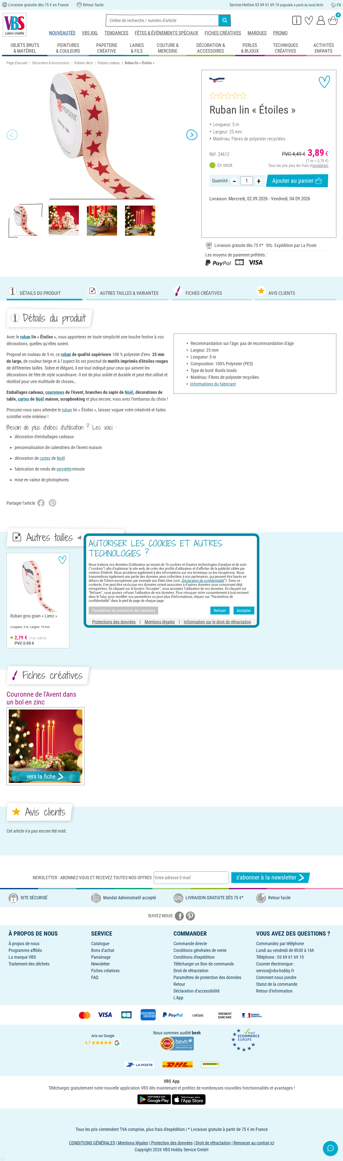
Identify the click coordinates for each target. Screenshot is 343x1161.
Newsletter (100, 963)
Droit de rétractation (191, 970)
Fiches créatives (223, 33)
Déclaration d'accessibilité (196, 991)
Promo (280, 33)
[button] (12, 134)
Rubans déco (83, 63)
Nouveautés (62, 33)
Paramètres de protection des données (207, 977)
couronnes (54, 392)
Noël (129, 392)
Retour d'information (274, 991)
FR (339, 5)
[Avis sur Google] (103, 1039)
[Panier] (333, 20)
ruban (25, 336)
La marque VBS (22, 957)
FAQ (94, 977)
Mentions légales (160, 621)
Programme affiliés (25, 950)
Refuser (220, 610)
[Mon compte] (321, 20)
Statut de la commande (276, 984)
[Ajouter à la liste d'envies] (324, 81)
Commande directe (190, 943)
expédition (320, 165)
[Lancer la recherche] (224, 20)
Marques (257, 33)
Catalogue (100, 943)
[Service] (297, 20)
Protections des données (114, 621)
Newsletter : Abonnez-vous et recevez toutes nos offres (92, 877)
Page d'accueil (17, 63)
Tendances (116, 33)
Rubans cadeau (109, 63)
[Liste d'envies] (309, 20)
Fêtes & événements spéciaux (166, 33)
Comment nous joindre (276, 977)
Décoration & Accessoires (51, 63)
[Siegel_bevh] (177, 1043)
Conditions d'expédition (194, 957)
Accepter (244, 610)
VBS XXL (90, 33)
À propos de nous (24, 943)
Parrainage (100, 957)
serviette (63, 469)
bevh (196, 1032)
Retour (179, 984)
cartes (23, 399)
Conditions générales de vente (200, 950)
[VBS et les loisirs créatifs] (14, 24)
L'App (178, 997)
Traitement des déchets (29, 963)
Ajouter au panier (292, 180)
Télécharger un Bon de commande (204, 963)
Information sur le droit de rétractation (217, 621)
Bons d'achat (102, 950)
